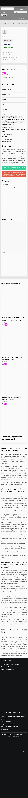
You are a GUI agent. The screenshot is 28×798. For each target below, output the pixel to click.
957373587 (7, 44)
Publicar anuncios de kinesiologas (10, 664)
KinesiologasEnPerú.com (14, 736)
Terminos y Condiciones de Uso (9, 726)
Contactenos (4, 729)
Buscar (4, 15)
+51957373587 (8, 48)
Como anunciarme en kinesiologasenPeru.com (13, 716)
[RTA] (13, 751)
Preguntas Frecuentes (7, 724)
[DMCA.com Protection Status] (14, 781)
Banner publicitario (6, 667)
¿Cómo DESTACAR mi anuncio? (9, 719)
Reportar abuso (7, 40)
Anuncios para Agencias (7, 669)
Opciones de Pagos (6, 721)
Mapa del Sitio (5, 672)
